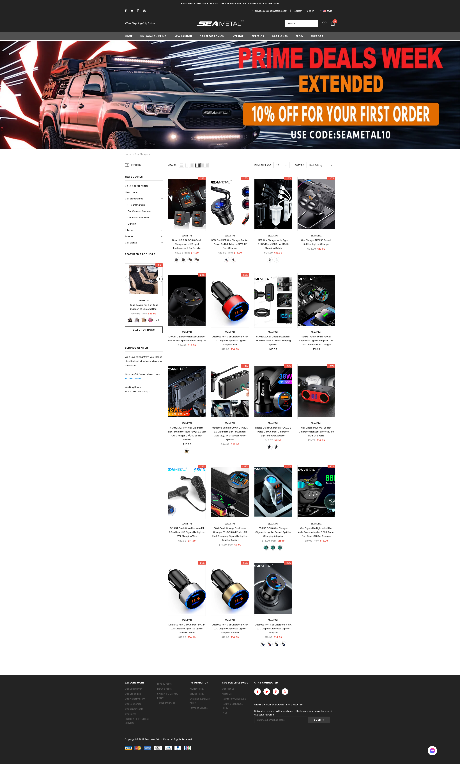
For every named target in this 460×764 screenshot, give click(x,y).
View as (172, 165)
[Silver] (276, 447)
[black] (269, 447)
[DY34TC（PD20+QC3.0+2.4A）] (273, 547)
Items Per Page (262, 165)
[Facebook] (127, 10)
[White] (276, 259)
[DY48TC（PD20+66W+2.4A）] (280, 547)
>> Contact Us (133, 378)
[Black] (269, 259)
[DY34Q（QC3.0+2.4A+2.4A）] (266, 547)
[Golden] (276, 644)
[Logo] (220, 23)
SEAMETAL (144, 300)
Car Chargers (142, 154)
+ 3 (157, 320)
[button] (432, 751)
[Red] (233, 259)
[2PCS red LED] (197, 259)
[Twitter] (133, 10)
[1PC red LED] (183, 259)
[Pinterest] (139, 10)
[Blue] (226, 259)
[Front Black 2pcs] (130, 320)
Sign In (310, 10)
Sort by (299, 165)
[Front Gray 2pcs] (137, 320)
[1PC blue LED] (176, 259)
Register (297, 10)
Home (128, 154)
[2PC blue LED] (190, 259)
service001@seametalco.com (271, 10)
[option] (143, 298)
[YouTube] (145, 10)
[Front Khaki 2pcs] (143, 320)
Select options (144, 330)
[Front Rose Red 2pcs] (150, 320)
